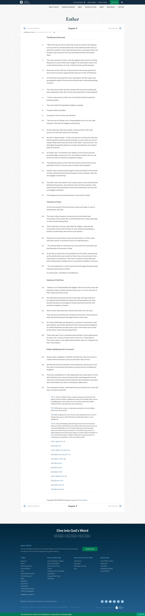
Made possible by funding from (105, 607)
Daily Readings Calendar (85, 2)
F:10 (65, 476)
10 (54, 32)
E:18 (63, 459)
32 (56, 423)
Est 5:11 (60, 450)
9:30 (53, 489)
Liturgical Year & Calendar (56, 571)
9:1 (54, 441)
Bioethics (24, 581)
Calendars (104, 566)
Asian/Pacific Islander (28, 573)
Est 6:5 (58, 480)
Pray (75, 568)
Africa (23, 563)
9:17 (53, 397)
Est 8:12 (59, 485)
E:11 (68, 450)
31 (93, 430)
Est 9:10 (58, 463)
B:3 (65, 450)
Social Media (105, 571)
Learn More (90, 549)
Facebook (106, 601)
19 (56, 397)
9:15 (53, 463)
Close (140, 614)
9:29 (53, 423)
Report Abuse (102, 2)
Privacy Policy (82, 500)
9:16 (54, 467)
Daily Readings (78, 2)
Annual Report (25, 568)
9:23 (53, 415)
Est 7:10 (59, 459)
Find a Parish (92, 2)
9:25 (53, 480)
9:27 (54, 485)
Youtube (110, 601)
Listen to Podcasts (71, 536)
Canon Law (24, 583)
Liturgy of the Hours (53, 576)
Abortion (24, 561)
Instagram (118, 601)
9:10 (54, 454)
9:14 (54, 459)
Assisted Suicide (26, 576)
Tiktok (122, 601)
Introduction (29, 32)
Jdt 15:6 (58, 446)
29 (71, 428)
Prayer (49, 568)
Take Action (77, 561)
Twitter (102, 601)
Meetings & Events (80, 566)
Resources (104, 563)
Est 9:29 (59, 472)
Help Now (114, 2)
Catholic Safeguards (27, 591)
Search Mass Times (53, 566)
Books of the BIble (53, 563)
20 (52, 435)
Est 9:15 (59, 454)
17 (63, 485)
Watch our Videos (84, 536)
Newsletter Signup (107, 568)
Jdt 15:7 (65, 454)
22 (54, 435)
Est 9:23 (58, 489)
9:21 (53, 408)
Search (122, 2)
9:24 (53, 476)
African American (26, 566)
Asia (22, 571)
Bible (22, 578)
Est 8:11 (59, 441)
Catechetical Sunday (27, 588)
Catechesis (24, 586)
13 (62, 480)
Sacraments (51, 573)
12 (64, 441)
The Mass (50, 578)
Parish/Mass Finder (107, 561)
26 (57, 476)
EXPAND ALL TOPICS (27, 594)
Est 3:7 (60, 476)
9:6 (54, 450)
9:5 (54, 446)
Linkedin (114, 601)
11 (69, 454)
